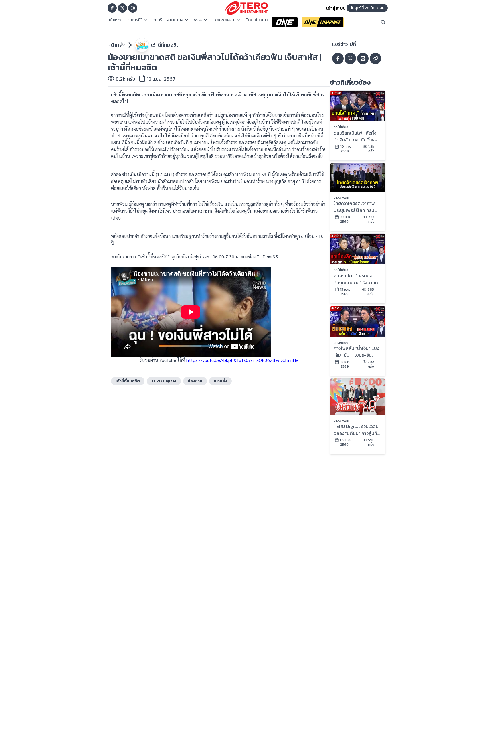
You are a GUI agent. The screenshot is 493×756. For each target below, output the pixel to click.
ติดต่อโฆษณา (257, 20)
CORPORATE (223, 20)
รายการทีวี (133, 20)
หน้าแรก (114, 20)
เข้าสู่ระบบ (335, 8)
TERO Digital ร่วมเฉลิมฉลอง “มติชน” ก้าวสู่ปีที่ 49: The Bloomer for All (356, 430)
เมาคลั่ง (220, 381)
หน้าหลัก (117, 45)
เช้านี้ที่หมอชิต (165, 45)
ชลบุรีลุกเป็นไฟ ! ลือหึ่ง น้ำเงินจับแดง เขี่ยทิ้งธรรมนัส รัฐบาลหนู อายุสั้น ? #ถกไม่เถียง (356, 136)
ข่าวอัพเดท (341, 197)
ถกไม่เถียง (341, 127)
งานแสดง (175, 20)
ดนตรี (157, 20)
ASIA (197, 20)
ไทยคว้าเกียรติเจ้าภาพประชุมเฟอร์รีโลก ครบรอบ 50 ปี (354, 207)
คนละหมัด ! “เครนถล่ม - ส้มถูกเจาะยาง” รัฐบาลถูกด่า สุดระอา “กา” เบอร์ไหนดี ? (357, 279)
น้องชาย (195, 381)
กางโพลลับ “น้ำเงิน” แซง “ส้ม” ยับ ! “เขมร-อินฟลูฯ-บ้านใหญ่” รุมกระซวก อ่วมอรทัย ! (356, 351)
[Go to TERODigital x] (122, 8)
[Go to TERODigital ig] (132, 8)
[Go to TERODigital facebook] (112, 8)
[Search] (383, 22)
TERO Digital (163, 381)
